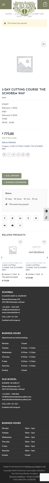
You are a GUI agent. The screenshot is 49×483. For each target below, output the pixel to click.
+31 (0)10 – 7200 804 (10, 394)
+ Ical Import (11, 176)
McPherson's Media (33, 466)
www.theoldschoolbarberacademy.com (16, 399)
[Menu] (3, 4)
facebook (5, 320)
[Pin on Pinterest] (23, 155)
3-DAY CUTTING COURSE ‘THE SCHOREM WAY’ (12, 267)
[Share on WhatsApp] (4, 155)
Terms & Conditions (17, 476)
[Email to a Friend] (18, 155)
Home (8, 13)
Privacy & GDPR (33, 476)
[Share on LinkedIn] (28, 155)
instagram (16, 320)
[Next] (47, 263)
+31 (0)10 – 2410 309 (10, 307)
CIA (44, 466)
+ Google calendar (15, 182)
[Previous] (2, 263)
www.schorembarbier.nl (11, 312)
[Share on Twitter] (14, 155)
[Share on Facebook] (9, 155)
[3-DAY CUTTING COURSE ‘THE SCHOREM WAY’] (12, 250)
